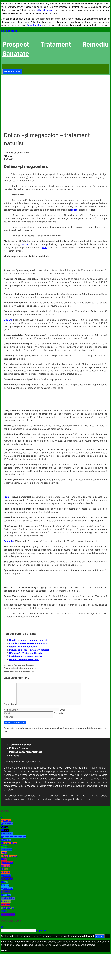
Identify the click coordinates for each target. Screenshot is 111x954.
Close (4, 950)
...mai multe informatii (82, 936)
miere (74, 209)
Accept (99, 936)
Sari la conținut (9, 30)
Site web (58, 713)
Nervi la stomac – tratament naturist (28, 640)
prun (44, 247)
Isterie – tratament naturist (23, 646)
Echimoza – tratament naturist (20, 671)
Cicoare (8, 319)
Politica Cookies (18, 748)
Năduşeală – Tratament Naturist (26, 653)
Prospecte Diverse (24, 665)
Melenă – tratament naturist (24, 659)
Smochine (9, 541)
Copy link (41, 930)
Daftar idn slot (34, 25)
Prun (6, 496)
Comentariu (10, 704)
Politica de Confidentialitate (25, 751)
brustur (25, 244)
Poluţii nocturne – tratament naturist (28, 643)
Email (62, 709)
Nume (7, 709)
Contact (14, 755)
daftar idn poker (44, 10)
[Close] (2, 817)
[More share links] (15, 159)
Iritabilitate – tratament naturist (25, 656)
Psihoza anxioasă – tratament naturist (29, 649)
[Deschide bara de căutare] (4, 66)
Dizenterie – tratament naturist (20, 668)
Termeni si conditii (20, 744)
